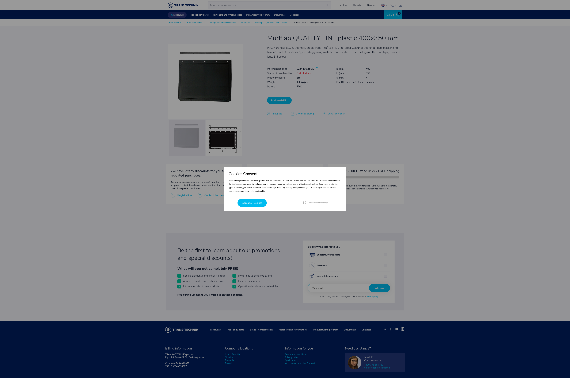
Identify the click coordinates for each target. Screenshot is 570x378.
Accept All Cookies (252, 203)
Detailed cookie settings (318, 202)
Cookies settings (239, 184)
